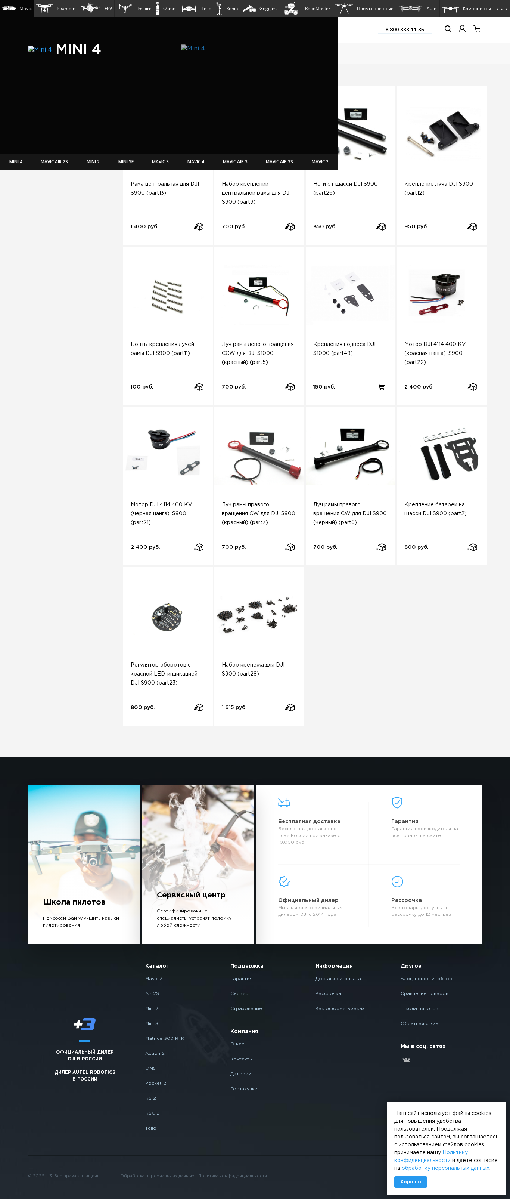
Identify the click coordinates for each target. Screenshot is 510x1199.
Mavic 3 (154, 979)
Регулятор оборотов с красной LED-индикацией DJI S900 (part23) (164, 674)
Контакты (241, 1059)
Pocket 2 (155, 1083)
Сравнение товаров (424, 994)
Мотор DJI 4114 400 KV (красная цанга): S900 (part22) (435, 353)
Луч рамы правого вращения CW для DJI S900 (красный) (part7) (258, 514)
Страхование (246, 1009)
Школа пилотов (419, 1009)
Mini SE (153, 1024)
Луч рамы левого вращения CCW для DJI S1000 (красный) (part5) (258, 353)
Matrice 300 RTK (164, 1038)
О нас (237, 1044)
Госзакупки (244, 1089)
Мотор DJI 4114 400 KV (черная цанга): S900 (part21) (161, 514)
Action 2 (155, 1053)
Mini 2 (151, 1009)
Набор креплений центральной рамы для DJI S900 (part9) (256, 193)
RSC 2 (152, 1113)
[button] (17, 8)
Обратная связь (419, 1024)
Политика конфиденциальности (232, 1176)
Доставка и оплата (338, 979)
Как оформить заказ (339, 1009)
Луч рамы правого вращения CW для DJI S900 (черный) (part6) (350, 514)
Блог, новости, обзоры (428, 979)
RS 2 (150, 1098)
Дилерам (240, 1074)
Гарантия (241, 979)
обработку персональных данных (445, 1168)
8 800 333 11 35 (404, 29)
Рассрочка (328, 994)
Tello (150, 1128)
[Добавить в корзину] (381, 387)
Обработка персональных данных (157, 1176)
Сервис (239, 994)
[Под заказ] (198, 227)
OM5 (150, 1068)
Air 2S (152, 994)
